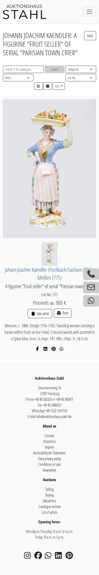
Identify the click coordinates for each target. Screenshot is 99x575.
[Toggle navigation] (89, 12)
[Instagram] (29, 556)
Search (54, 69)
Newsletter (49, 470)
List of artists (49, 512)
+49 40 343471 (64, 399)
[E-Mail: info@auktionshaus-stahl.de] (91, 287)
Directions (49, 441)
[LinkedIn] (45, 349)
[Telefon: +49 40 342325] (91, 274)
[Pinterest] (53, 349)
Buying (49, 495)
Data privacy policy (49, 458)
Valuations (49, 500)
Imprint (49, 447)
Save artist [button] (42, 313)
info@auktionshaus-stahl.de (53, 416)
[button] (38, 86)
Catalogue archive (50, 506)
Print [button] (65, 313)
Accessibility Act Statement (49, 453)
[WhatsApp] (61, 349)
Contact (49, 435)
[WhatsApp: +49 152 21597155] (91, 301)
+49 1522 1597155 (56, 410)
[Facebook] (37, 349)
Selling (49, 489)
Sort (57, 86)
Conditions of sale (49, 464)
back (90, 35)
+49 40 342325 (43, 399)
